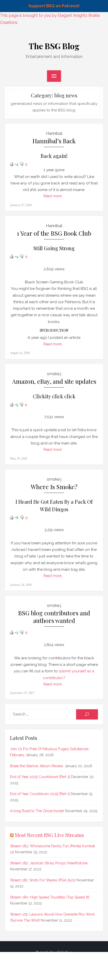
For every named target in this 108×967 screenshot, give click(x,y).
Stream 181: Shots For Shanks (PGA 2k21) (43, 880)
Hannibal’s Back (54, 141)
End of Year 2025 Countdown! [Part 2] (40, 777)
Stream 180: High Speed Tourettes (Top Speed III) (49, 897)
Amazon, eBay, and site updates (54, 381)
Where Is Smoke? (54, 487)
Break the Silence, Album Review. (37, 766)
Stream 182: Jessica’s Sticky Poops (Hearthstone (48, 863)
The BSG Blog (54, 45)
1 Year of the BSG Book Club (54, 233)
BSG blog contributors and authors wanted (54, 616)
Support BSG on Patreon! (54, 6)
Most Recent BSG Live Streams (49, 834)
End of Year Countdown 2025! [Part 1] (40, 794)
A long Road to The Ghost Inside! (37, 811)
